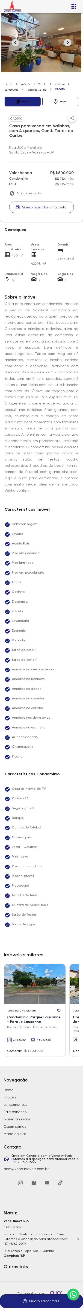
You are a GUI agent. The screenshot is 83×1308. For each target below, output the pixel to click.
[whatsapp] (73, 1294)
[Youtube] (47, 1182)
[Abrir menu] (73, 6)
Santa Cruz (11, 89)
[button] (23, 101)
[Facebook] (33, 1182)
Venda (42, 84)
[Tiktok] (60, 1182)
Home (8, 84)
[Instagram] (20, 1182)
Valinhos (60, 84)
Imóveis (25, 84)
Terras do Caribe (37, 89)
